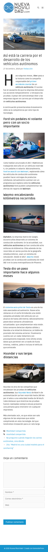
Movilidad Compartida (16, 431)
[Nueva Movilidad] (16, 7)
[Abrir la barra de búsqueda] (38, 8)
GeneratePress (38, 548)
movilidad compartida (16, 434)
